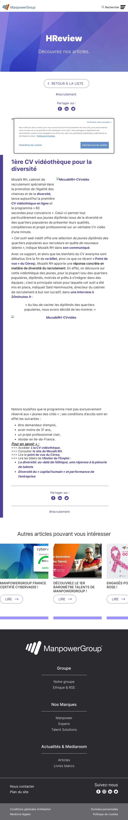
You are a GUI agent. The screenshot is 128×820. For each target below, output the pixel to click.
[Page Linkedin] (110, 792)
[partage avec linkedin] (66, 109)
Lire (8, 599)
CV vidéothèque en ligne (30, 203)
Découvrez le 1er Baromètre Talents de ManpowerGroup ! (74, 587)
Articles (64, 760)
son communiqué (76, 248)
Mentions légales (20, 814)
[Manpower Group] (19, 7)
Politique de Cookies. (46, 136)
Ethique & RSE (64, 688)
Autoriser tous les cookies (94, 145)
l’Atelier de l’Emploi (55, 458)
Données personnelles (104, 809)
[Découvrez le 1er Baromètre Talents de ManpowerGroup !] (77, 562)
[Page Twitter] (116, 792)
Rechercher (112, 7)
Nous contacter (22, 786)
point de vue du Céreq (43, 454)
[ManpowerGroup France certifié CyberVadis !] (24, 562)
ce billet (51, 259)
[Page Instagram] (104, 792)
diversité (43, 194)
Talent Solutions (64, 730)
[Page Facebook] (98, 792)
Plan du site (19, 792)
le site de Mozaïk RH (47, 451)
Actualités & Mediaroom (64, 746)
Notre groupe (64, 682)
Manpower (64, 718)
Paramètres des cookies (30, 145)
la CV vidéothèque (46, 447)
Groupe (64, 668)
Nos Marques (64, 704)
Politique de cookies (105, 814)
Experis (64, 724)
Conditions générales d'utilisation (30, 809)
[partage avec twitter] (73, 109)
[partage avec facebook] (60, 109)
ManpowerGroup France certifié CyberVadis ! (23, 585)
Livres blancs (64, 766)
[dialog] (64, 135)
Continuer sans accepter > (99, 122)
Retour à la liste (68, 84)
